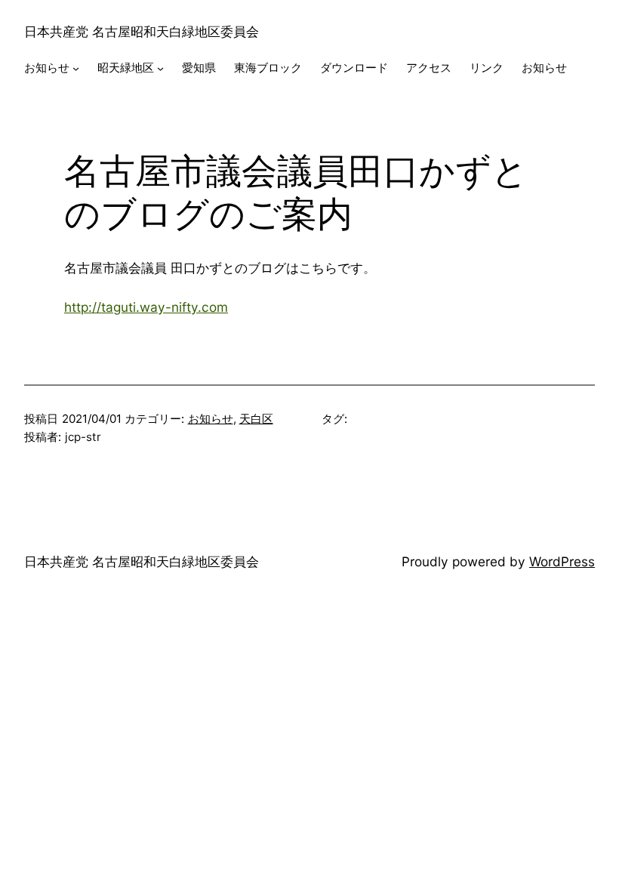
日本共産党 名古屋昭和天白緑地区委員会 (141, 31)
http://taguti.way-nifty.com (146, 307)
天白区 (256, 419)
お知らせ (210, 419)
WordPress (562, 561)
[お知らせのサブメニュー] (75, 68)
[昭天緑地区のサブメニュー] (160, 68)
